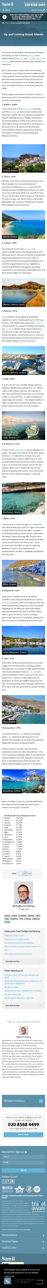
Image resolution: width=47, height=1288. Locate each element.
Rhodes (20, 734)
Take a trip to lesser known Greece (18, 954)
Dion (6, 950)
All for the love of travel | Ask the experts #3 (22, 946)
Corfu (30, 59)
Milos (31, 525)
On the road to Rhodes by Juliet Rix (18, 998)
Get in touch (36, 10)
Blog (7, 23)
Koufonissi (20, 450)
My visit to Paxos (11, 987)
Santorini (38, 59)
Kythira (13, 112)
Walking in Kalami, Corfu (14, 936)
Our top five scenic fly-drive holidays (19, 943)
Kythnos (10, 329)
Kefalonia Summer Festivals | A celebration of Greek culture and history (23, 982)
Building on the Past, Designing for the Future (23, 991)
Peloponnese (27, 109)
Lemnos (28, 249)
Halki (35, 388)
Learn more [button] (9, 1276)
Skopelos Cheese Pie (12, 994)
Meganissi (6, 603)
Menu (7, 10)
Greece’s (31, 56)
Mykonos (5, 62)
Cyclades (38, 323)
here (38, 19)
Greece (8, 916)
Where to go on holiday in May (16, 939)
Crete (21, 59)
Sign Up (23, 1170)
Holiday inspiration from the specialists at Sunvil (21, 976)
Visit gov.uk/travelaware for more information (16, 1229)
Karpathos (14, 919)
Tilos (32, 672)
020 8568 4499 (35, 5)
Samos (26, 187)
